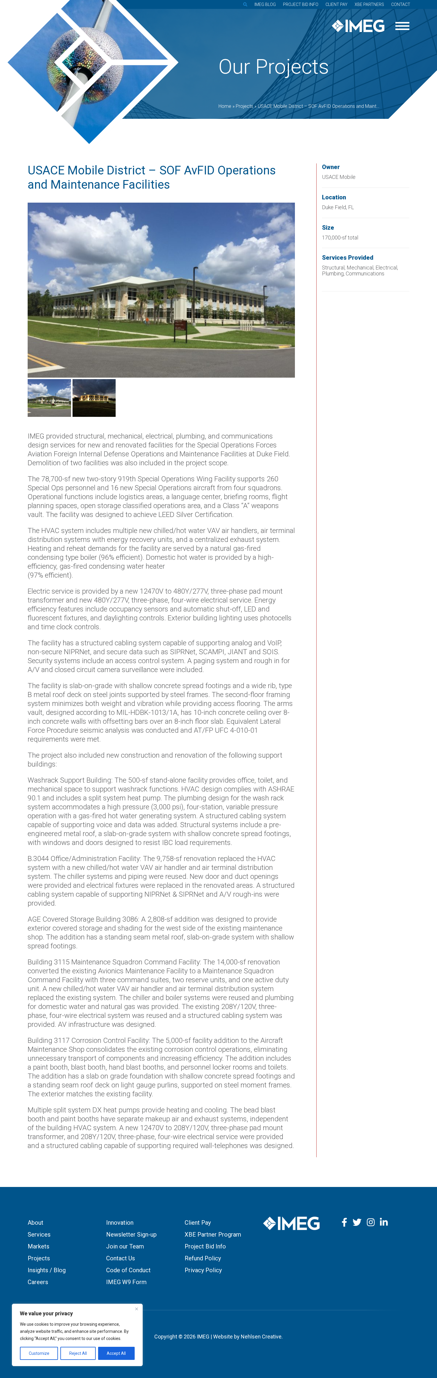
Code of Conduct (128, 1270)
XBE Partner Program (213, 1234)
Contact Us (120, 1258)
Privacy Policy (203, 1270)
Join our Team (125, 1246)
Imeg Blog (265, 4)
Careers (38, 1282)
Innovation (119, 1222)
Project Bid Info (300, 4)
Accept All (116, 1353)
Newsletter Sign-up (131, 1234)
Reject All (78, 1353)
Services (39, 1234)
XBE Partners (369, 4)
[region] (77, 1335)
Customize (39, 1353)
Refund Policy (203, 1258)
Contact (400, 4)
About (35, 1222)
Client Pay (337, 4)
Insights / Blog (47, 1270)
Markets (38, 1246)
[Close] (136, 1308)
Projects (39, 1258)
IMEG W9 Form (126, 1282)
